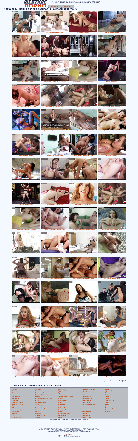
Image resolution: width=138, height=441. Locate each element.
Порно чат (67, 6)
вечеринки (15, 411)
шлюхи (107, 409)
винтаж (14, 413)
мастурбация (62, 400)
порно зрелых (86, 396)
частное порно (110, 408)
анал (13, 391)
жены (37, 404)
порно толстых (87, 398)
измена (37, 409)
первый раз (62, 415)
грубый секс (39, 391)
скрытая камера (110, 391)
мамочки (61, 398)
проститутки (86, 402)
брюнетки (15, 406)
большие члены (17, 404)
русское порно (87, 411)
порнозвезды (86, 400)
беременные (16, 396)
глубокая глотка (17, 417)
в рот (14, 408)
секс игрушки (86, 417)
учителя (107, 402)
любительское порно (65, 396)
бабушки (15, 393)
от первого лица (64, 413)
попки (84, 394)
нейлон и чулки (63, 408)
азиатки (14, 389)
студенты (108, 398)
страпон (107, 396)
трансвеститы (109, 400)
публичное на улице (88, 404)
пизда (60, 417)
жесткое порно (40, 406)
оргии (60, 411)
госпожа (38, 389)
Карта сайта (69, 434)
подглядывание (87, 391)
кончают (38, 413)
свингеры (85, 413)
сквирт (107, 389)
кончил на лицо (40, 415)
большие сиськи (17, 402)
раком (84, 408)
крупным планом (64, 391)
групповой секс (40, 393)
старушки (108, 394)
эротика (107, 411)
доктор (37, 396)
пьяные (84, 406)
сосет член (108, 393)
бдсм (13, 394)
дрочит (37, 400)
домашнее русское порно (43, 398)
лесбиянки (62, 394)
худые (107, 404)
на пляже (61, 406)
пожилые (85, 393)
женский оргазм (40, 402)
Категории (54, 6)
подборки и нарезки (88, 389)
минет (60, 402)
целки (107, 406)
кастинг (37, 411)
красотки (61, 389)
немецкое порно (63, 409)
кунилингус (62, 393)
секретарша (86, 415)
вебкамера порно (18, 409)
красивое (38, 417)
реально (84, 409)
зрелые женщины (41, 408)
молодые (61, 404)
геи (13, 415)
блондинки (15, 400)
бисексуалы (16, 398)
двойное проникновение (43, 394)
